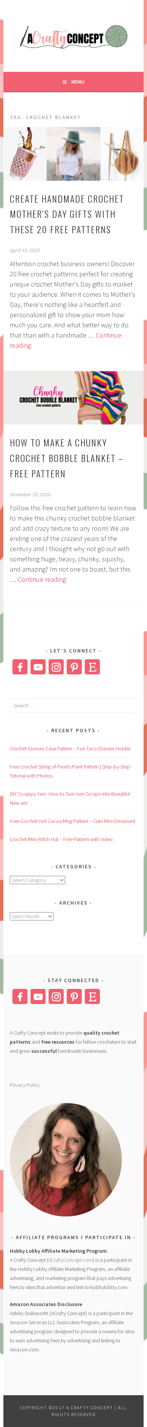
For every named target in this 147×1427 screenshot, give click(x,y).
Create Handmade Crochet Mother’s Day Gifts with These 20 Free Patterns (67, 214)
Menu (77, 81)
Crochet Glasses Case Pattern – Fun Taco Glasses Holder (70, 748)
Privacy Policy (25, 1084)
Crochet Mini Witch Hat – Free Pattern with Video (61, 839)
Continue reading (42, 579)
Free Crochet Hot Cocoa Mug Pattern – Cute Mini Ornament (72, 821)
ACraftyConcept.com (70, 1260)
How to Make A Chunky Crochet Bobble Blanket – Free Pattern (67, 457)
